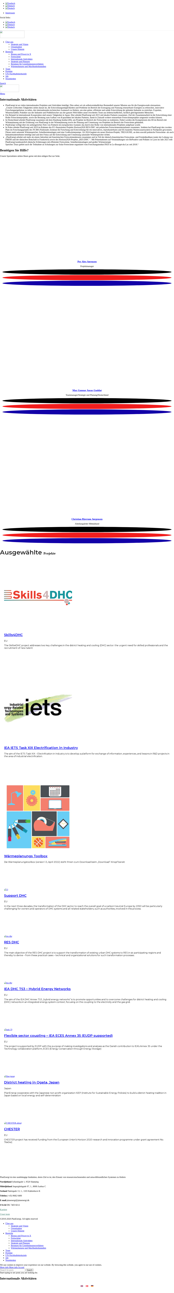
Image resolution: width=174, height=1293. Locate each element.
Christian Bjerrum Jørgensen (87, 519)
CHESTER (12, 1129)
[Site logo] (12, 37)
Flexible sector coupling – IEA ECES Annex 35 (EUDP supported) (58, 1036)
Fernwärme (16, 56)
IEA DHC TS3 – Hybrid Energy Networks (37, 989)
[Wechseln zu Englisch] (89, 3)
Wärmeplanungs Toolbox (25, 856)
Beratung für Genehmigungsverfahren (27, 64)
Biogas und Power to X (21, 54)
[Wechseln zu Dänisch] (89, 6)
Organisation (16, 47)
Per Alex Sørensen (87, 261)
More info (9, 1267)
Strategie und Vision (19, 44)
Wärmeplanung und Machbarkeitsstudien (28, 66)
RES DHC (11, 942)
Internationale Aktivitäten (21, 59)
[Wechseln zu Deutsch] (92, 1286)
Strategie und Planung (20, 61)
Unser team (5, 1214)
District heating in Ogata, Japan (31, 1082)
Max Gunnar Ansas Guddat (87, 390)
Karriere (3, 1209)
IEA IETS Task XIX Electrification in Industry (41, 748)
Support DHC (15, 896)
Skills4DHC (13, 635)
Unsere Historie (17, 49)
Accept (21, 1267)
